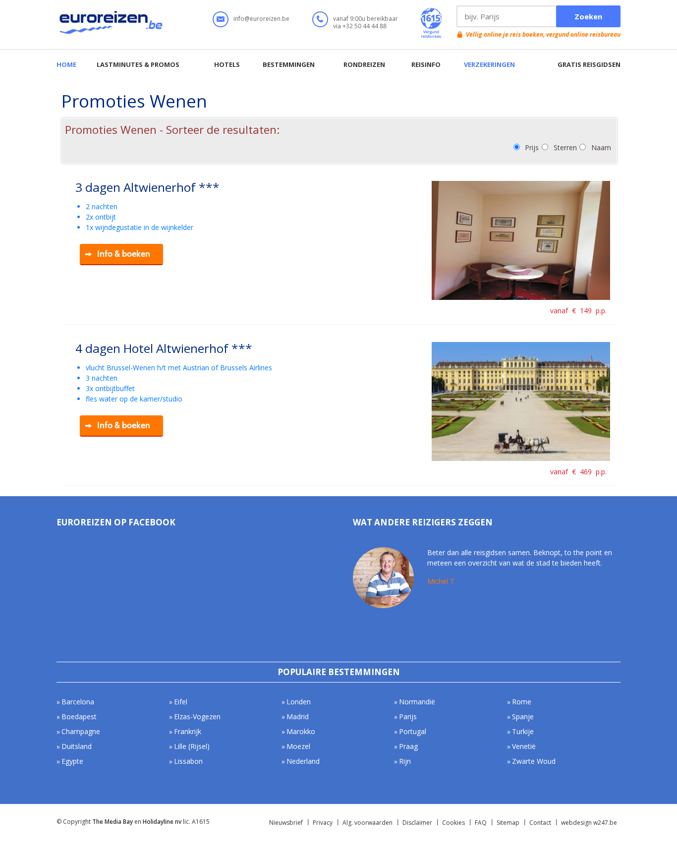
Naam (601, 147)
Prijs (532, 147)
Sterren (565, 147)
